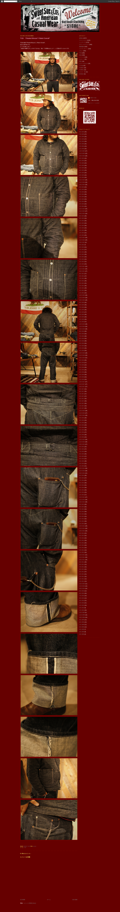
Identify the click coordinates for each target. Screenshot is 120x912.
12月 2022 (82, 237)
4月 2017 (81, 401)
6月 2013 (81, 511)
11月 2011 (82, 557)
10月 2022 (82, 242)
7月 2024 (81, 192)
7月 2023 (81, 220)
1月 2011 (81, 581)
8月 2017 (81, 391)
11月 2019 (82, 326)
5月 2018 (81, 369)
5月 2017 (81, 398)
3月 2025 (81, 172)
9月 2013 (81, 504)
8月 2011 (81, 564)
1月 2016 (81, 437)
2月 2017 (81, 406)
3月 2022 (81, 259)
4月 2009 (81, 631)
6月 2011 (81, 569)
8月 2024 (81, 189)
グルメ (81, 50)
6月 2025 (81, 165)
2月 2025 (81, 175)
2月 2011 (81, 579)
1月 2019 (81, 350)
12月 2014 (82, 468)
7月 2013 (81, 509)
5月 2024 (81, 196)
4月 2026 (81, 141)
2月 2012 (81, 550)
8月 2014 (81, 478)
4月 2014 (81, 487)
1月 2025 (81, 177)
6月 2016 (81, 425)
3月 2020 (81, 317)
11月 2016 (82, 413)
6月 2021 (81, 281)
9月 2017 (81, 389)
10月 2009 (82, 617)
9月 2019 (81, 331)
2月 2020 (81, 319)
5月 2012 (81, 543)
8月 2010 (81, 593)
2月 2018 (81, 377)
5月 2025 (81, 168)
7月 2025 (81, 163)
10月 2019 (82, 329)
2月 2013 (81, 521)
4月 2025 (81, 170)
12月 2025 (82, 151)
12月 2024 (82, 180)
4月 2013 (81, 516)
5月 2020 (81, 312)
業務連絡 (81, 46)
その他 (81, 65)
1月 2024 (81, 206)
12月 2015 (82, 439)
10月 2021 (82, 271)
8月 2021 (81, 276)
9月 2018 (81, 360)
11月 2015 (82, 442)
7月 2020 (81, 307)
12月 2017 (82, 381)
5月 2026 (81, 139)
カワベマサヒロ (83, 63)
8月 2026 (81, 132)
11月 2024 (82, 182)
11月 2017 (82, 384)
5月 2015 (81, 456)
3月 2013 (81, 518)
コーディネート (83, 48)
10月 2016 (82, 415)
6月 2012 (81, 540)
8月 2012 (81, 535)
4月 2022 (81, 256)
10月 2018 (82, 357)
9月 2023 (81, 216)
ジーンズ (81, 57)
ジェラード (82, 42)
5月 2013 (81, 514)
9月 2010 (81, 591)
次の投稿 (22, 899)
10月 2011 (82, 559)
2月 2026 (81, 146)
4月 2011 (81, 574)
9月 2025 (81, 158)
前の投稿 (74, 899)
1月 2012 (81, 552)
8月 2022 (81, 247)
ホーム (49, 899)
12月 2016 (82, 410)
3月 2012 (81, 547)
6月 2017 (81, 396)
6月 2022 (81, 252)
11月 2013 (82, 499)
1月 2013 (81, 523)
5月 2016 (81, 427)
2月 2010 (81, 607)
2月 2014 (81, 492)
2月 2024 (81, 204)
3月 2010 (81, 605)
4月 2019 (81, 343)
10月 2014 (82, 473)
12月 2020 (82, 295)
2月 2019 (81, 348)
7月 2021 (81, 278)
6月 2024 (81, 194)
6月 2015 (81, 454)
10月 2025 (82, 156)
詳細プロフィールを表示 (93, 103)
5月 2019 (81, 341)
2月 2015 (81, 463)
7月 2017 (81, 394)
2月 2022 (81, 261)
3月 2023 (81, 230)
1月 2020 (81, 321)
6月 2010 (81, 598)
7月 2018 (81, 365)
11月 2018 (82, 355)
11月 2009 (82, 615)
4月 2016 (81, 430)
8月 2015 (81, 449)
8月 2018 (81, 362)
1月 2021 (81, 293)
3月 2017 (81, 403)
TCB (25, 847)
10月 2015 (82, 444)
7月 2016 (81, 422)
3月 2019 (81, 345)
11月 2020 (82, 297)
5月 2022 (81, 254)
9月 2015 (81, 446)
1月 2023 (81, 235)
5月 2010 (81, 600)
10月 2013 (82, 502)
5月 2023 (81, 225)
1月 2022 (81, 264)
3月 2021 (81, 288)
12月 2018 (82, 353)
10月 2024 (82, 184)
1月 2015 (81, 466)
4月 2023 (81, 228)
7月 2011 (81, 567)
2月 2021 (81, 290)
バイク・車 (82, 72)
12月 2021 (82, 266)
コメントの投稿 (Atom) (29, 903)
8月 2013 (81, 506)
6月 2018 (81, 367)
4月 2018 (81, 372)
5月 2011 (81, 571)
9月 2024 (81, 187)
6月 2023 (81, 223)
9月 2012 (81, 533)
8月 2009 (81, 622)
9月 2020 (81, 302)
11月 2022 (82, 240)
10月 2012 (82, 531)
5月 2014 (81, 485)
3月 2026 (81, 143)
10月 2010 (82, 588)
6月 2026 (81, 136)
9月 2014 (81, 475)
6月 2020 (81, 309)
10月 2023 (82, 213)
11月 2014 (82, 470)
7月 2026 (81, 134)
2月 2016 (81, 434)
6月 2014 (81, 482)
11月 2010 (82, 586)
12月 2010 (82, 583)
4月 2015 (81, 458)
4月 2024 (81, 199)
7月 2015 (81, 451)
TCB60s (81, 69)
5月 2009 (81, 629)
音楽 (80, 55)
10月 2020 (82, 300)
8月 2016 (81, 420)
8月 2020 (81, 305)
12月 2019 (82, 324)
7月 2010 (81, 595)
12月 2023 (82, 208)
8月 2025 (81, 160)
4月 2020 (81, 314)
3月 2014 (81, 490)
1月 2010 (81, 610)
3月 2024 (81, 201)
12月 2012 (82, 526)
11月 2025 (82, 153)
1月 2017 (81, 408)
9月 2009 (81, 619)
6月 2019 (81, 338)
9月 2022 (81, 244)
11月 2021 (82, 269)
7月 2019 (81, 336)
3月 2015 (81, 461)
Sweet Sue (93, 97)
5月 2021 (81, 283)
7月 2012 (81, 538)
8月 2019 (81, 333)
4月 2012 (81, 545)
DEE (80, 61)
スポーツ (81, 59)
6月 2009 (81, 627)
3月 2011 (81, 576)
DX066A (81, 74)
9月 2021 (81, 273)
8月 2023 (81, 218)
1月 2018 (81, 379)
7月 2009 (81, 624)
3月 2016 (81, 432)
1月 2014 (81, 494)
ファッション (83, 40)
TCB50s (81, 67)
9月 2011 (81, 562)
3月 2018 (81, 374)
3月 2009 (81, 634)
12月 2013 (82, 497)
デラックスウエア (84, 44)
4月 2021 (81, 285)
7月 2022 (81, 249)
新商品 (81, 38)
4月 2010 (81, 603)
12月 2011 (82, 555)
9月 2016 (81, 418)
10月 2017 (82, 386)
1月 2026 (81, 148)
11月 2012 (82, 528)
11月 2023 (82, 211)
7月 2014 (81, 480)
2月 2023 (81, 232)
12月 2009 (82, 612)
